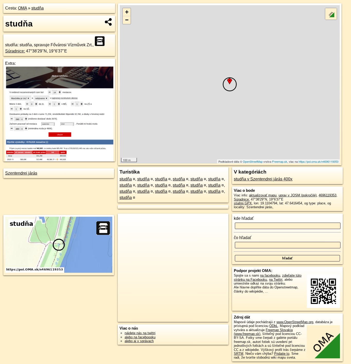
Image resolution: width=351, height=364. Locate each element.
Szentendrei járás (21, 173)
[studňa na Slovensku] (101, 41)
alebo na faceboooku (140, 337)
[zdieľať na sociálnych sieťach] (108, 22)
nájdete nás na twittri (140, 333)
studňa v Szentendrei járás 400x (263, 179)
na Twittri (275, 279)
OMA (22, 8)
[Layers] (331, 14)
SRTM (238, 354)
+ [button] (126, 12)
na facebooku (270, 275)
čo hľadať (242, 237)
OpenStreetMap (253, 161)
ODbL (273, 326)
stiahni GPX (243, 203)
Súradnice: (15, 51)
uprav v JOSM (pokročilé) (298, 195)
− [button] (126, 20)
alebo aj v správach (139, 341)
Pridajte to (281, 354)
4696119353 (327, 195)
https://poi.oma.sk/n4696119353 (318, 161)
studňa (37, 8)
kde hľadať (244, 218)
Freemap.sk (279, 161)
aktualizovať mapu (262, 195)
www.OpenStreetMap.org (294, 322)
